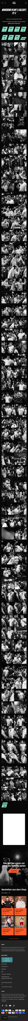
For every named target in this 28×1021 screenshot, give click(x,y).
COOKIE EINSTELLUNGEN (6, 986)
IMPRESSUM (4, 964)
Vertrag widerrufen (7, 959)
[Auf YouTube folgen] (10, 1006)
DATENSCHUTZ (4, 966)
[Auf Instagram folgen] (6, 1006)
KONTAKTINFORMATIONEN (6, 983)
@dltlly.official (11, 23)
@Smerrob (17, 23)
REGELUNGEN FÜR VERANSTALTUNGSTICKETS (6, 978)
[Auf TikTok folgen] (14, 1006)
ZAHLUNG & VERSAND (6, 974)
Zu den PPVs (14, 870)
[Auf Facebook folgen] (2, 1006)
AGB (2, 971)
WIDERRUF (3, 969)
